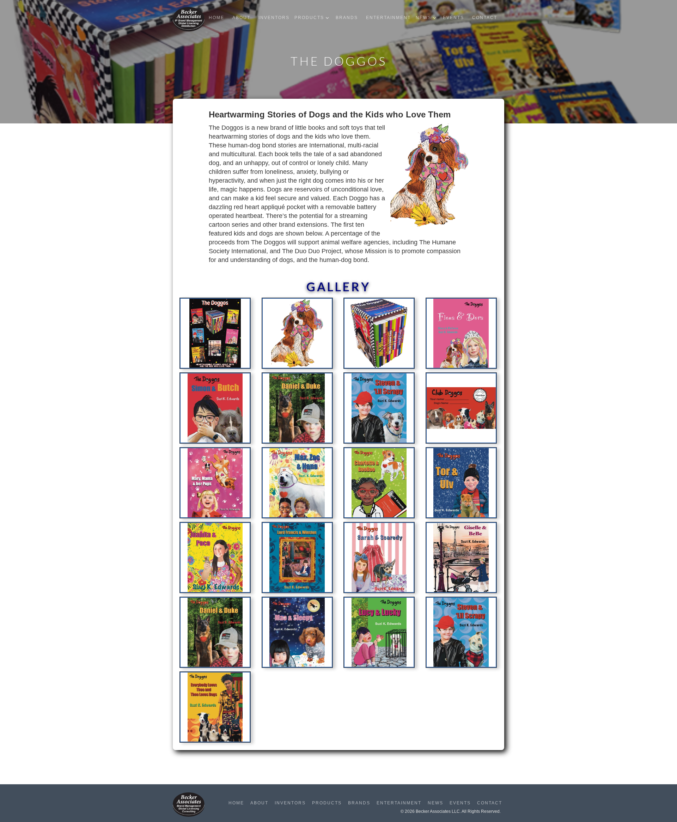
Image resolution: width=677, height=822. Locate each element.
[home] (189, 19)
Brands (347, 17)
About (241, 17)
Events (453, 17)
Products (327, 802)
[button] (313, 17)
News (435, 802)
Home (216, 17)
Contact (484, 17)
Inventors (273, 17)
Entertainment (388, 17)
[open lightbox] (215, 335)
